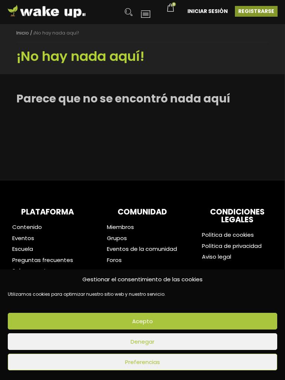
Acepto (142, 321)
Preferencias (142, 362)
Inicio (22, 32)
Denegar (142, 341)
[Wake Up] (46, 11)
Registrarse (256, 11)
